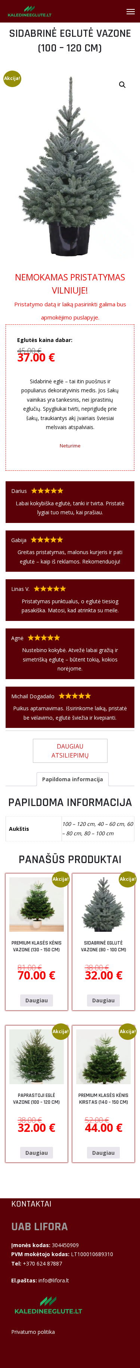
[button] (122, 85)
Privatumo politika (33, 1331)
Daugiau (36, 1000)
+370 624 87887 (41, 1263)
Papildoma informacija (72, 779)
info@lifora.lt (53, 1280)
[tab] (73, 779)
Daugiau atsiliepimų (70, 750)
